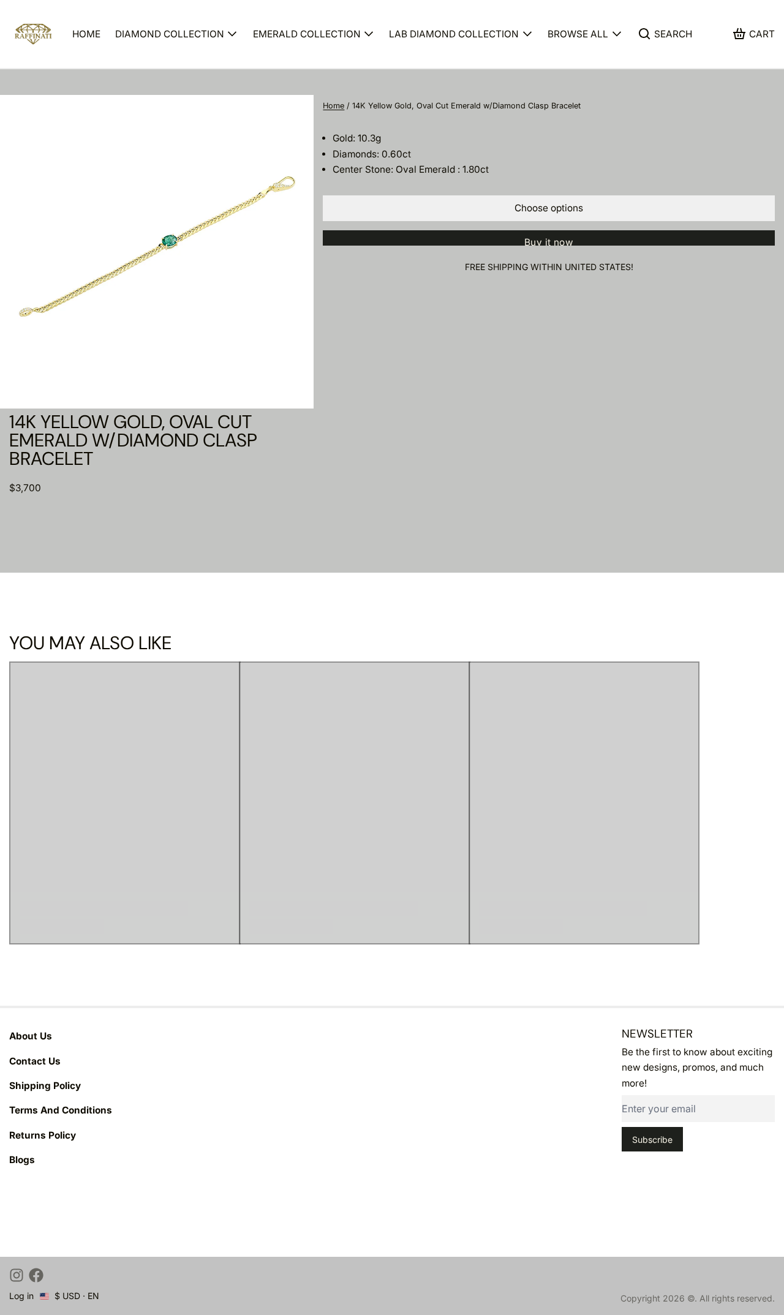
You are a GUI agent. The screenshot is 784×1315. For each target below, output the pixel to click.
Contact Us (35, 1061)
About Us (30, 1036)
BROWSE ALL (578, 34)
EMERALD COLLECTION (307, 34)
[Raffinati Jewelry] (33, 33)
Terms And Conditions (60, 1110)
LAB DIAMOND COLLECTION (454, 34)
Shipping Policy (45, 1085)
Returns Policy (42, 1135)
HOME (86, 34)
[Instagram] (16, 1275)
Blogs (22, 1160)
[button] (548, 208)
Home (333, 105)
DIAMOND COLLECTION (169, 34)
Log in (21, 1296)
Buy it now (548, 241)
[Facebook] (36, 1275)
